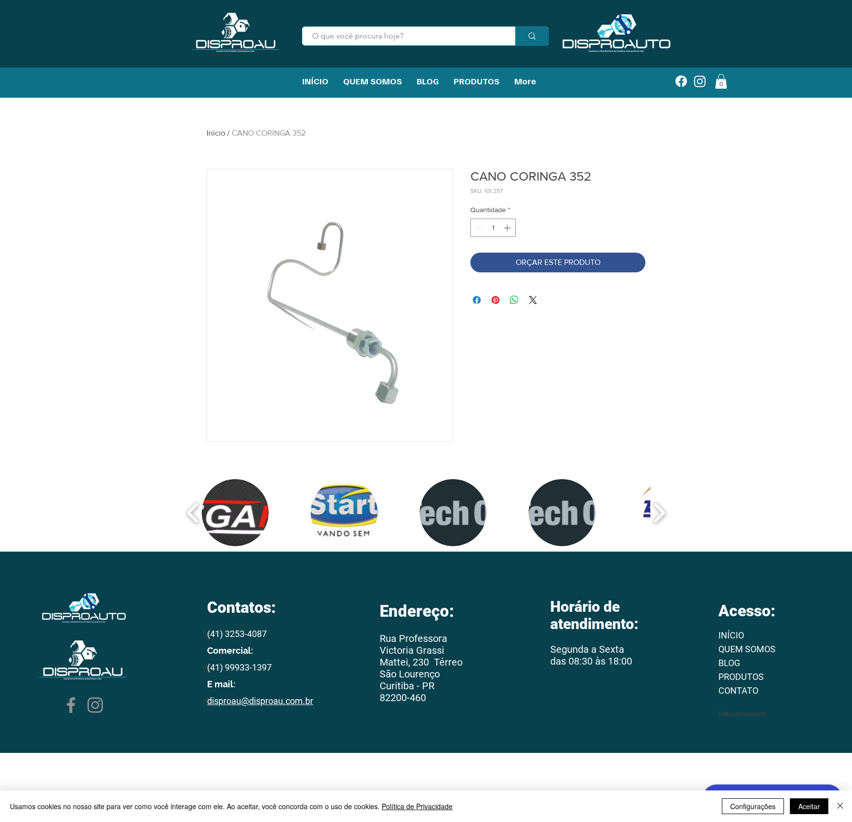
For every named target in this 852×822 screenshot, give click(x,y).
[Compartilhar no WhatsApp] (514, 300)
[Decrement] (478, 227)
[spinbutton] (493, 227)
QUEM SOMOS (747, 649)
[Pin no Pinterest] (495, 300)
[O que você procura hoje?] (531, 36)
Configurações (753, 806)
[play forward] (659, 512)
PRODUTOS (741, 677)
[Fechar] (840, 806)
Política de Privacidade (417, 806)
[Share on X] (533, 300)
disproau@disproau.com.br (260, 701)
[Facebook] (71, 705)
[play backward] (193, 512)
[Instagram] (95, 705)
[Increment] (508, 227)
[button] (235, 512)
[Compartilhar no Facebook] (477, 300)
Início (216, 133)
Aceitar (809, 806)
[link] (721, 81)
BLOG (729, 663)
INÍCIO (731, 635)
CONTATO (738, 690)
